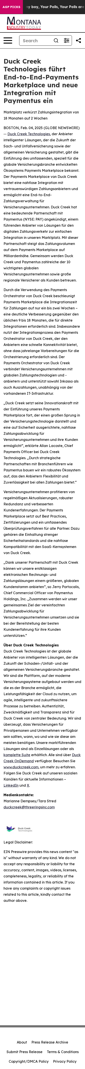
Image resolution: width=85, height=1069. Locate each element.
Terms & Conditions (63, 1052)
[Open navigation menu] (7, 40)
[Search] (56, 40)
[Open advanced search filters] (66, 40)
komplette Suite (16, 755)
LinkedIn (11, 785)
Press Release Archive (49, 1042)
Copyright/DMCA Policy (29, 1061)
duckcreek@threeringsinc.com (29, 807)
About (22, 1042)
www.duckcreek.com (20, 767)
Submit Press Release (24, 1052)
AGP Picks (11, 7)
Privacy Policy (64, 1061)
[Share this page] (78, 40)
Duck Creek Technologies (28, 134)
